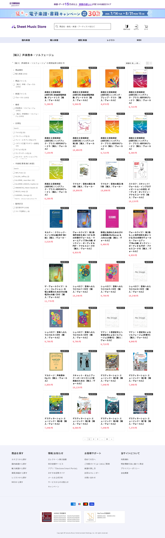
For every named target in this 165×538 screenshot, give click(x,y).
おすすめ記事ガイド (56, 473)
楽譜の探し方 (90, 468)
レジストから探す (19, 477)
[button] (82, 26)
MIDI (139, 40)
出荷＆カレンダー (92, 473)
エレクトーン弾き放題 (57, 459)
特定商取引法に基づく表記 (132, 464)
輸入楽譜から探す (19, 468)
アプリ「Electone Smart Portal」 (63, 468)
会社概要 (124, 473)
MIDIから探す (17, 482)
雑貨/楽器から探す (19, 473)
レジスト (111, 40)
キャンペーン (53, 486)
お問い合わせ (90, 477)
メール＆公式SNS (55, 477)
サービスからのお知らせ (58, 482)
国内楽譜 (26, 40)
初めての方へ (90, 459)
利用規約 (124, 459)
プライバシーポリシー (130, 468)
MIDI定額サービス (55, 464)
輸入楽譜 (54, 40)
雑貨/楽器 (82, 40)
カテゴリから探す (19, 459)
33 (107, 439)
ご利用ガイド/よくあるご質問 (97, 464)
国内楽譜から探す (19, 464)
